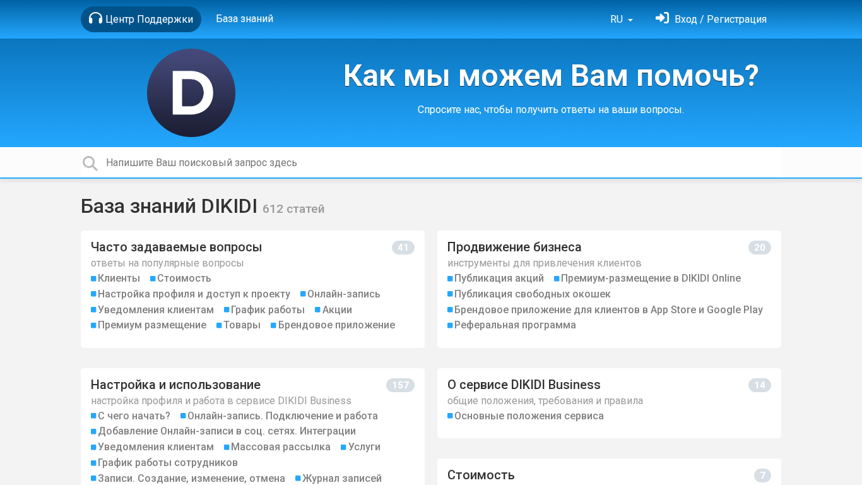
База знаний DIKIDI (172, 206)
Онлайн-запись (344, 294)
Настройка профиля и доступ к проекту (194, 294)
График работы (268, 310)
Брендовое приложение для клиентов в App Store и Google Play (608, 310)
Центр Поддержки (149, 19)
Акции (337, 310)
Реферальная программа (515, 325)
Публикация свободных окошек (532, 294)
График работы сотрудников (168, 463)
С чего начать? (134, 416)
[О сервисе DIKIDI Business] (609, 403)
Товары (242, 325)
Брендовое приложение (336, 325)
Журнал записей (342, 478)
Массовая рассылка (281, 447)
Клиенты (119, 278)
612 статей (294, 208)
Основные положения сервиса (529, 416)
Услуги (364, 447)
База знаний (244, 19)
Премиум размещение (152, 325)
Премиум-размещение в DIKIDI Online (651, 278)
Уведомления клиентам (156, 310)
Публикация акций (499, 278)
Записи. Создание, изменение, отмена (191, 478)
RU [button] (617, 19)
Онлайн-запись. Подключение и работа (282, 416)
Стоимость (184, 278)
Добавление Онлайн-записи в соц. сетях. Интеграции (227, 431)
